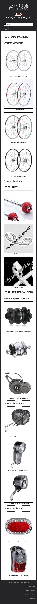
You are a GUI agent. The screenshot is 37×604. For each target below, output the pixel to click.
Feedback (32, 602)
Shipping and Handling (30, 594)
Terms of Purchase (30, 590)
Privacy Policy (32, 586)
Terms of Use (32, 598)
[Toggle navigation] (6, 29)
